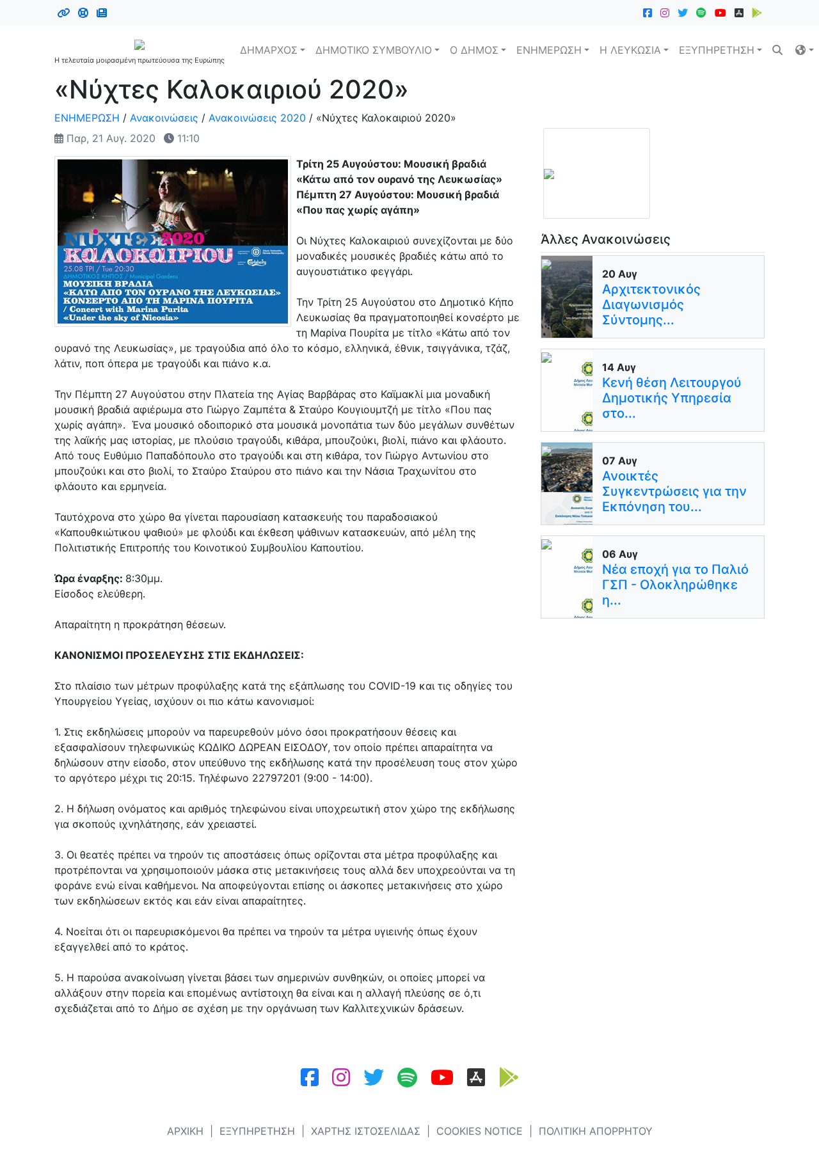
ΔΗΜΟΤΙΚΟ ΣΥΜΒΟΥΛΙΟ (373, 49)
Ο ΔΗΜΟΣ (474, 49)
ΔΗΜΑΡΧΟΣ (269, 49)
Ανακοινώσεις (164, 117)
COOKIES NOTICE (479, 1131)
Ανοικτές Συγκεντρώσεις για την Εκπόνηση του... (674, 491)
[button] (804, 50)
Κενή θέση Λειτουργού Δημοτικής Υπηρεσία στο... (672, 398)
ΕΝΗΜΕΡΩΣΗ (549, 49)
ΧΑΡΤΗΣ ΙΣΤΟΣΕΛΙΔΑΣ (365, 1131)
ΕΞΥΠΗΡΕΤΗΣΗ (716, 49)
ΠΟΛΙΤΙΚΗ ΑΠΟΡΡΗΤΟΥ (596, 1131)
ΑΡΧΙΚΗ (185, 1131)
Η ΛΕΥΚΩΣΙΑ (630, 49)
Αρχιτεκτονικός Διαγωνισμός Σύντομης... (651, 304)
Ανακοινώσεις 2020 (257, 117)
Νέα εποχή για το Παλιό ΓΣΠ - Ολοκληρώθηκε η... (675, 585)
